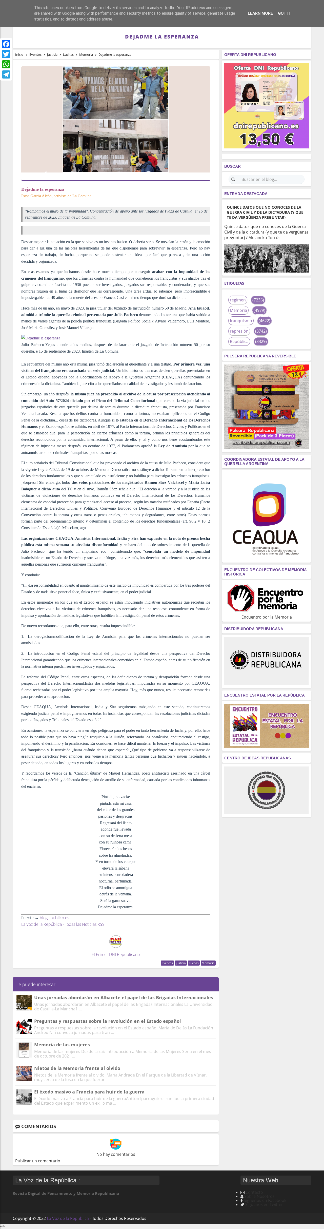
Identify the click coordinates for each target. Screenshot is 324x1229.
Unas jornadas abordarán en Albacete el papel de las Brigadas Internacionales (123, 997)
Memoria (208, 963)
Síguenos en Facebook (265, 1200)
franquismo (241, 320)
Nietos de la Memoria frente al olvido (77, 1068)
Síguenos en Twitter (264, 1204)
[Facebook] (6, 44)
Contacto (254, 1192)
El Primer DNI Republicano (116, 954)
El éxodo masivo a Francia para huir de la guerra (89, 1092)
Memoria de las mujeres (62, 1045)
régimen (238, 300)
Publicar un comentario (37, 1161)
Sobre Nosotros (259, 1196)
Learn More (260, 13)
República (239, 341)
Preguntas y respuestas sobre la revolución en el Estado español (107, 1021)
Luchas (194, 963)
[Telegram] (6, 74)
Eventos (167, 963)
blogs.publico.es (54, 917)
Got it (284, 13)
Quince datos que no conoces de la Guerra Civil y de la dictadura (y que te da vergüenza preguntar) (265, 212)
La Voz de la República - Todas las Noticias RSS (63, 924)
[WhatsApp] (6, 64)
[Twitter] (6, 54)
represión (239, 331)
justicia (181, 963)
